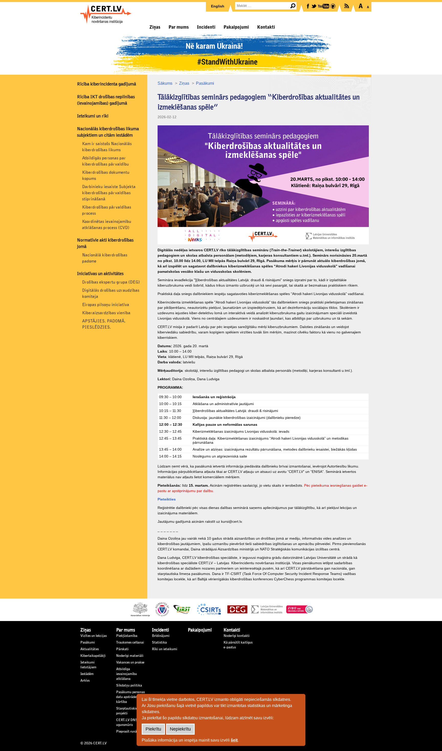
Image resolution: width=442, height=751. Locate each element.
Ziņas (154, 27)
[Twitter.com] (314, 5)
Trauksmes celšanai (130, 642)
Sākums (165, 83)
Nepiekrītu (180, 729)
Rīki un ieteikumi (164, 649)
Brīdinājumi (161, 636)
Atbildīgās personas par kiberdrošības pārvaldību (105, 161)
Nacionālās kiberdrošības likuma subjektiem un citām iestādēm (108, 132)
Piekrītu (153, 729)
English (217, 6)
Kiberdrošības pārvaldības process (106, 210)
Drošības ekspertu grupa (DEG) (111, 282)
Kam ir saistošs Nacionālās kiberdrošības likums (107, 147)
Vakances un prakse (130, 662)
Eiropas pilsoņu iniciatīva (105, 304)
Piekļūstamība (126, 636)
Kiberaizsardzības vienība (106, 313)
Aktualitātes (89, 649)
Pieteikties (167, 499)
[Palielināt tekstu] (360, 6)
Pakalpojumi (236, 27)
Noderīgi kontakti (237, 636)
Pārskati (122, 649)
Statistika (159, 642)
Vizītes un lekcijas (93, 636)
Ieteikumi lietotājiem (88, 665)
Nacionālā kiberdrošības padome (104, 258)
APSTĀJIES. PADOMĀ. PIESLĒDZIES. (104, 324)
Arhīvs (85, 680)
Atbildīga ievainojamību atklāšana (126, 674)
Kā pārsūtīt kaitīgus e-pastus (238, 645)
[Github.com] (333, 5)
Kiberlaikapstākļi (93, 656)
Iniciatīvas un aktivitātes (100, 273)
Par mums (179, 27)
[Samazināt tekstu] (368, 6)
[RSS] (347, 5)
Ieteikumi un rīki (92, 116)
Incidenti (206, 27)
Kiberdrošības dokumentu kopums (105, 175)
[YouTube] (324, 5)
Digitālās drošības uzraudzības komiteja (110, 293)
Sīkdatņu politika (129, 685)
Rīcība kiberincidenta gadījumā (106, 84)
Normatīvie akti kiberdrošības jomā (105, 243)
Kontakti (266, 27)
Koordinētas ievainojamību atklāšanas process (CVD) (106, 224)
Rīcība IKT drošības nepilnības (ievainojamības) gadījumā (106, 100)
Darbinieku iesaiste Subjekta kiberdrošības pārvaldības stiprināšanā (109, 192)
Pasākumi (205, 83)
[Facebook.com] (308, 5)
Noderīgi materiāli (129, 656)
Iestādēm (87, 674)
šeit (234, 740)
